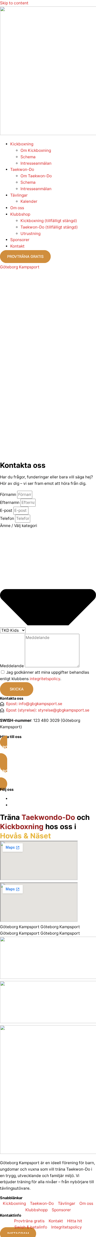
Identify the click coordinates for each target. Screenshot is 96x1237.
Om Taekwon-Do (36, 175)
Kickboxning (21, 144)
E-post (6, 510)
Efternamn (10, 502)
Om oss (17, 207)
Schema (28, 156)
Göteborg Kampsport (19, 267)
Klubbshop (20, 214)
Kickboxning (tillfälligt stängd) (48, 220)
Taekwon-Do (22, 169)
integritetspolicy (45, 678)
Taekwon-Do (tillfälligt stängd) (49, 227)
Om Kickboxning (35, 150)
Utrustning (30, 233)
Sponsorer (19, 239)
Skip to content (14, 3)
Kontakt (17, 246)
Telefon (7, 518)
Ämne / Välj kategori (18, 525)
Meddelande (12, 665)
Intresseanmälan (35, 163)
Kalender (28, 201)
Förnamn (8, 494)
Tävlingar (19, 195)
